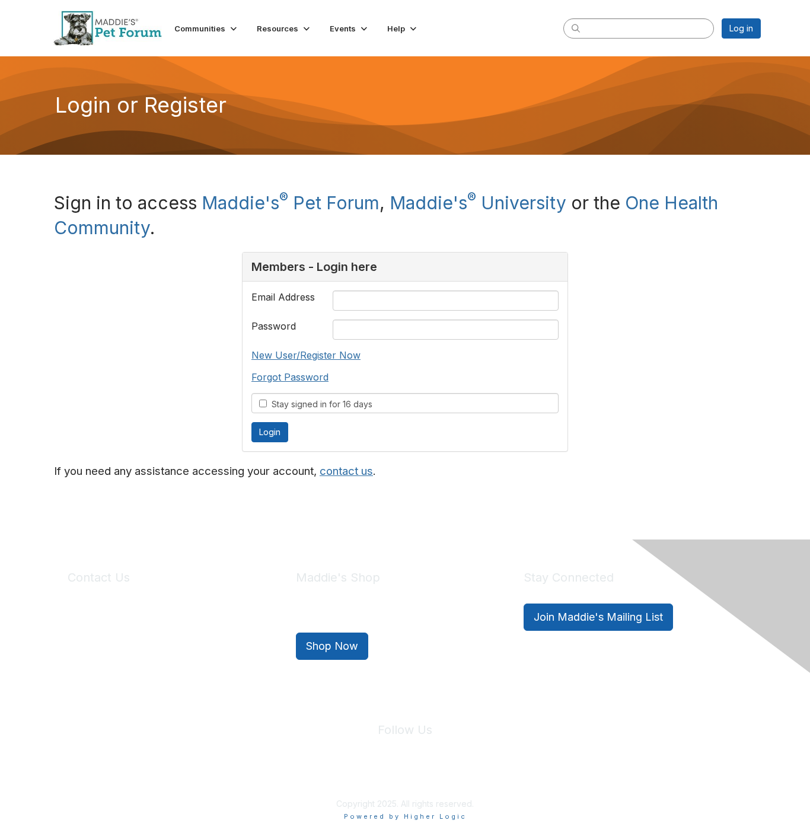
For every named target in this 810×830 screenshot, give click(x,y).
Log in (741, 28)
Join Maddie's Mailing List (598, 617)
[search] (575, 27)
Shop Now (332, 646)
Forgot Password (290, 377)
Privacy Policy (369, 776)
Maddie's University (478, 202)
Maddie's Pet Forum (291, 202)
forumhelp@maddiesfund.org (151, 638)
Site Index (312, 776)
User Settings (492, 776)
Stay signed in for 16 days (319, 404)
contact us (346, 471)
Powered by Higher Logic (405, 816)
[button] (206, 28)
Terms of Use (430, 776)
